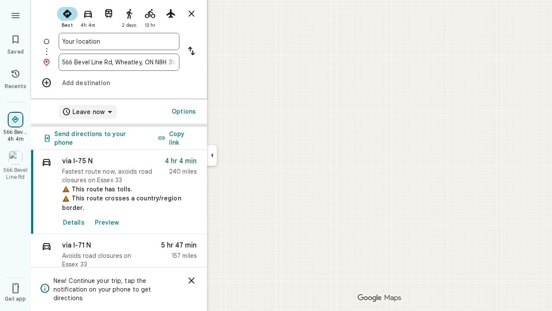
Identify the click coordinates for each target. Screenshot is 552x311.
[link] (119, 192)
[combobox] (119, 41)
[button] (119, 256)
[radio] (67, 16)
